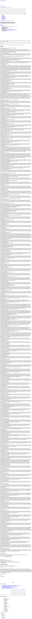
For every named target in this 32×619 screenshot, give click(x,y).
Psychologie (5, 607)
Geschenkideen (4, 18)
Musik (5, 604)
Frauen (5, 601)
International (5, 602)
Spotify (8, 30)
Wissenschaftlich (6, 610)
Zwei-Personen (15, 29)
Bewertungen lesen (2, 25)
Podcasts (3, 15)
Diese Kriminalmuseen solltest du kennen (7, 586)
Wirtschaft (5, 609)
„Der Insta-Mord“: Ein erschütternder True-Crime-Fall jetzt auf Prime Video (11, 585)
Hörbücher (3, 16)
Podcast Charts (4, 17)
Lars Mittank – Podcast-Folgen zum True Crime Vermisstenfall (9, 587)
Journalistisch (6, 603)
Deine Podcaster (4, 19)
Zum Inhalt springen (2, 0)
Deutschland (5, 29)
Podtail (12, 30)
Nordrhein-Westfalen (10, 29)
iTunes (10, 30)
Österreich (5, 606)
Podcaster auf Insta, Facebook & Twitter (7, 588)
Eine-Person (5, 600)
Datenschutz (3, 617)
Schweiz (5, 608)
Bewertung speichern (3, 562)
